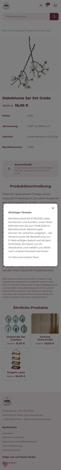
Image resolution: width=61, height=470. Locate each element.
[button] (5, 464)
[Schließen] (53, 208)
